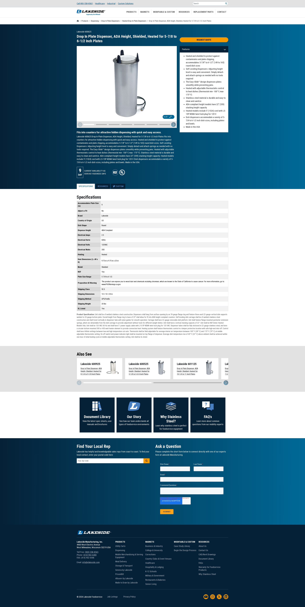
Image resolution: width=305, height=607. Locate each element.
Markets (144, 12)
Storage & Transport (124, 565)
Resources (184, 12)
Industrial (111, 3)
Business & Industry (154, 546)
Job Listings (112, 596)
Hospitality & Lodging (154, 567)
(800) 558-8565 (91, 552)
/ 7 (166, 117)
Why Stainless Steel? (171, 419)
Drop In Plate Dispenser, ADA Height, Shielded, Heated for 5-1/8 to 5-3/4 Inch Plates (139, 371)
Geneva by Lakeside (123, 570)
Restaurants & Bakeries (155, 580)
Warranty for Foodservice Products (209, 568)
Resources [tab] (103, 186)
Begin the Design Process (185, 550)
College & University (154, 550)
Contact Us (203, 550)
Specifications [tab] (86, 186)
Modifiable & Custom (164, 12)
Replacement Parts (203, 12)
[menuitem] (86, 3)
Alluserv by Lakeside (124, 578)
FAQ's (208, 417)
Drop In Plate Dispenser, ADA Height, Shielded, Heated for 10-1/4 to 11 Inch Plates (187, 371)
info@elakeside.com (91, 562)
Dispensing (95, 21)
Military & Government (154, 575)
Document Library (97, 417)
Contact (221, 12)
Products (131, 12)
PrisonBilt (119, 574)
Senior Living (150, 584)
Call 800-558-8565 (85, 3)
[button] (173, 124)
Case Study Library (182, 546)
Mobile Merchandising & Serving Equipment (129, 555)
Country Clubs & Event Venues (158, 558)
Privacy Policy (129, 596)
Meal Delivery (121, 561)
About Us (202, 546)
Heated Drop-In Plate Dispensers (134, 21)
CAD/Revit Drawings (207, 554)
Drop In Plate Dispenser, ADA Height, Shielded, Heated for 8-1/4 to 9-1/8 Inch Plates (91, 371)
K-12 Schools (151, 571)
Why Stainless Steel (207, 574)
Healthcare (100, 3)
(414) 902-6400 (90, 555)
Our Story (134, 417)
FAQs (201, 563)
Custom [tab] (119, 186)
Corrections (150, 554)
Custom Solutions (125, 3)
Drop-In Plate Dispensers (110, 21)
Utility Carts (120, 546)
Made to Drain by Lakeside (126, 582)
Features (186, 49)
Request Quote (204, 40)
